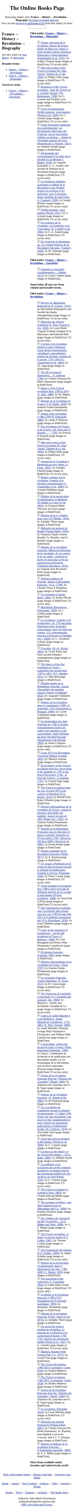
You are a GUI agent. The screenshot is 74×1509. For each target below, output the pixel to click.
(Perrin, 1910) (54, 1172)
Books (9, 1492)
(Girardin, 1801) (50, 954)
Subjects (65, 1483)
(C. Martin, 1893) (53, 1267)
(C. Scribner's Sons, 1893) (53, 1191)
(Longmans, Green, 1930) (54, 1367)
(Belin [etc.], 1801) (54, 813)
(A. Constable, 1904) (51, 1281)
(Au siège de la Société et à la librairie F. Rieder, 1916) (53, 158)
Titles (54, 1483)
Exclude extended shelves (44, 20)
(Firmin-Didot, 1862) (51, 1425)
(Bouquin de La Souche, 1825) (54, 134)
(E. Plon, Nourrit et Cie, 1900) (53, 325)
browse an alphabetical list (30, 23)
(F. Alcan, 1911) (53, 980)
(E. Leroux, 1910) (54, 304)
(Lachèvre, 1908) (54, 892)
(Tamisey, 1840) (54, 246)
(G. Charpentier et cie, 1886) (52, 482)
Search (15, 1483)
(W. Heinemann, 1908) (53, 91)
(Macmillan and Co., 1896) (54, 1205)
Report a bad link (42, 1474)
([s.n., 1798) (53, 581)
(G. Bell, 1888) (53, 391)
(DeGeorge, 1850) (52, 609)
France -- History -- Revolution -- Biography (49, 35)
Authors (44, 1483)
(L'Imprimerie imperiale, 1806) (54, 1447)
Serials (37, 1486)
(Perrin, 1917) (51, 211)
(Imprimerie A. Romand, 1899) (54, 707)
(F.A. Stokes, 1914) (54, 792)
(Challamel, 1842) (53, 689)
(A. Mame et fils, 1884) (52, 1097)
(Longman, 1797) (54, 773)
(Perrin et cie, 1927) (53, 1334)
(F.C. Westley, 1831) (52, 670)
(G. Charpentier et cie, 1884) (54, 353)
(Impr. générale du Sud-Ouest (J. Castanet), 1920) (53, 191)
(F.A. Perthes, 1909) (54, 1252)
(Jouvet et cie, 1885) (54, 836)
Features (29, 1492)
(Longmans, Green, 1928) (54, 1380)
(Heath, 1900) (54, 1078)
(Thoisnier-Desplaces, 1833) (54, 556)
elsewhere (18, 57)
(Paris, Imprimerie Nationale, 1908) (54, 1047)
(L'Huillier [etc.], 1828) (54, 629)
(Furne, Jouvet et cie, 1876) (54, 1316)
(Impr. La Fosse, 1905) (53, 464)
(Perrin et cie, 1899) (53, 1141)
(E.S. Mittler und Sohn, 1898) (53, 1221)
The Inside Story (59, 1492)
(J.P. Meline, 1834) (53, 517)
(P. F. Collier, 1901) (52, 1237)
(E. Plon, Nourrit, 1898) (53, 1020)
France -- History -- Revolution (19, 71)
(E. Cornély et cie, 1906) (54, 227)
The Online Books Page (37, 8)
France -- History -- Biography (19, 77)
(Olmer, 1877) (52, 854)
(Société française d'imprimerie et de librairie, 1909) (53, 732)
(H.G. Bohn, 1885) (54, 1154)
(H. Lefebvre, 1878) (54, 1118)
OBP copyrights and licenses (36, 1504)
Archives (42, 1492)
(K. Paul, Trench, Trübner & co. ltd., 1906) (52, 72)
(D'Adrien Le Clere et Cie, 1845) (53, 501)
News (19, 1492)
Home (5, 1483)
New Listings (29, 1483)
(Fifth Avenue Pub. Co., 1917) (51, 1353)
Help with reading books (16, 1474)
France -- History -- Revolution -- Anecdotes (19, 93)
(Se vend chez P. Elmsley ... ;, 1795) (54, 429)
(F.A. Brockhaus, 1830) (54, 914)
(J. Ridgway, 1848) (52, 935)
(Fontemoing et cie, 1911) (54, 50)
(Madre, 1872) (52, 272)
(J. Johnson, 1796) (51, 375)
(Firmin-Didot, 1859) (52, 530)
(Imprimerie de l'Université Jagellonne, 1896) (52, 1299)
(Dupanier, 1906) (54, 870)
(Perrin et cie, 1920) (53, 112)
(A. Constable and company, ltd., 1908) (54, 996)
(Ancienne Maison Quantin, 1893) (53, 755)
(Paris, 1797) (54, 965)
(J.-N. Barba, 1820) (53, 402)
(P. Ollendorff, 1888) (52, 416)
